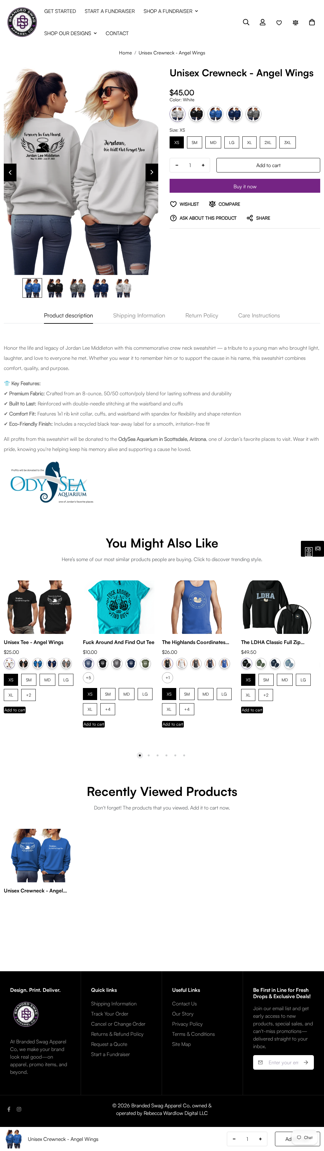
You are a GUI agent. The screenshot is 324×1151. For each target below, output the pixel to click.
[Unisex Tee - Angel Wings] (39, 607)
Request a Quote (109, 1044)
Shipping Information (114, 1003)
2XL (268, 140)
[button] (312, 22)
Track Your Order (109, 1013)
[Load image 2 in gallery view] (55, 288)
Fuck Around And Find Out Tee (118, 642)
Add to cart (14, 709)
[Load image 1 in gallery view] (32, 288)
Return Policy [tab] (201, 315)
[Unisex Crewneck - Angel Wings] (39, 856)
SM (194, 140)
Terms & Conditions (193, 1034)
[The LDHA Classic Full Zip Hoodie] (277, 607)
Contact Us (184, 1003)
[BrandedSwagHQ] (22, 22)
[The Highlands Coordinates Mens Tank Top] (198, 607)
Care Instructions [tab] (259, 315)
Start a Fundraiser (110, 1054)
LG (232, 140)
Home (125, 53)
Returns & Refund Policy (117, 1034)
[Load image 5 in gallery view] (123, 288)
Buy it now (245, 186)
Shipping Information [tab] (139, 315)
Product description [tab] (68, 315)
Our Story (183, 1013)
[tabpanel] (162, 425)
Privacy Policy (187, 1024)
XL (249, 140)
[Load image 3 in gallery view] (78, 288)
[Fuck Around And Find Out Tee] (118, 607)
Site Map (181, 1044)
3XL (287, 140)
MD (213, 140)
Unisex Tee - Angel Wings (33, 642)
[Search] (246, 22)
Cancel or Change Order (118, 1024)
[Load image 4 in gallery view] (100, 288)
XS (176, 140)
